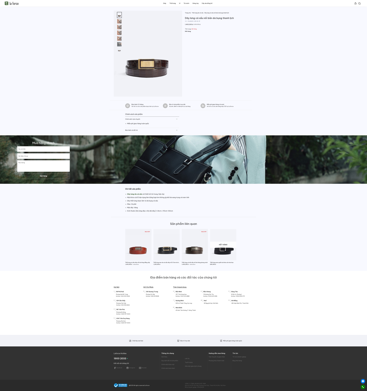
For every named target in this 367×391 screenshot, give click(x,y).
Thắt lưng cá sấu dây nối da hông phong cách (195, 262)
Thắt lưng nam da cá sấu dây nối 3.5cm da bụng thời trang (166, 262)
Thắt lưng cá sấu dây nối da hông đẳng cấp (137, 262)
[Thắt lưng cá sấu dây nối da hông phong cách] (195, 244)
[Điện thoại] (363, 387)
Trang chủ (188, 13)
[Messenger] (363, 381)
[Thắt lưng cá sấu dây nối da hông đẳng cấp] (138, 244)
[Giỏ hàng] (355, 3)
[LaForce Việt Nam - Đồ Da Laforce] (11, 3)
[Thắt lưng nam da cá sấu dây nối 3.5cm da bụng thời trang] (166, 244)
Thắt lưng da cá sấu (197, 13)
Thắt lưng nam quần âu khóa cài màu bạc (221, 262)
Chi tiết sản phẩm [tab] (133, 189)
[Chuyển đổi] (177, 119)
